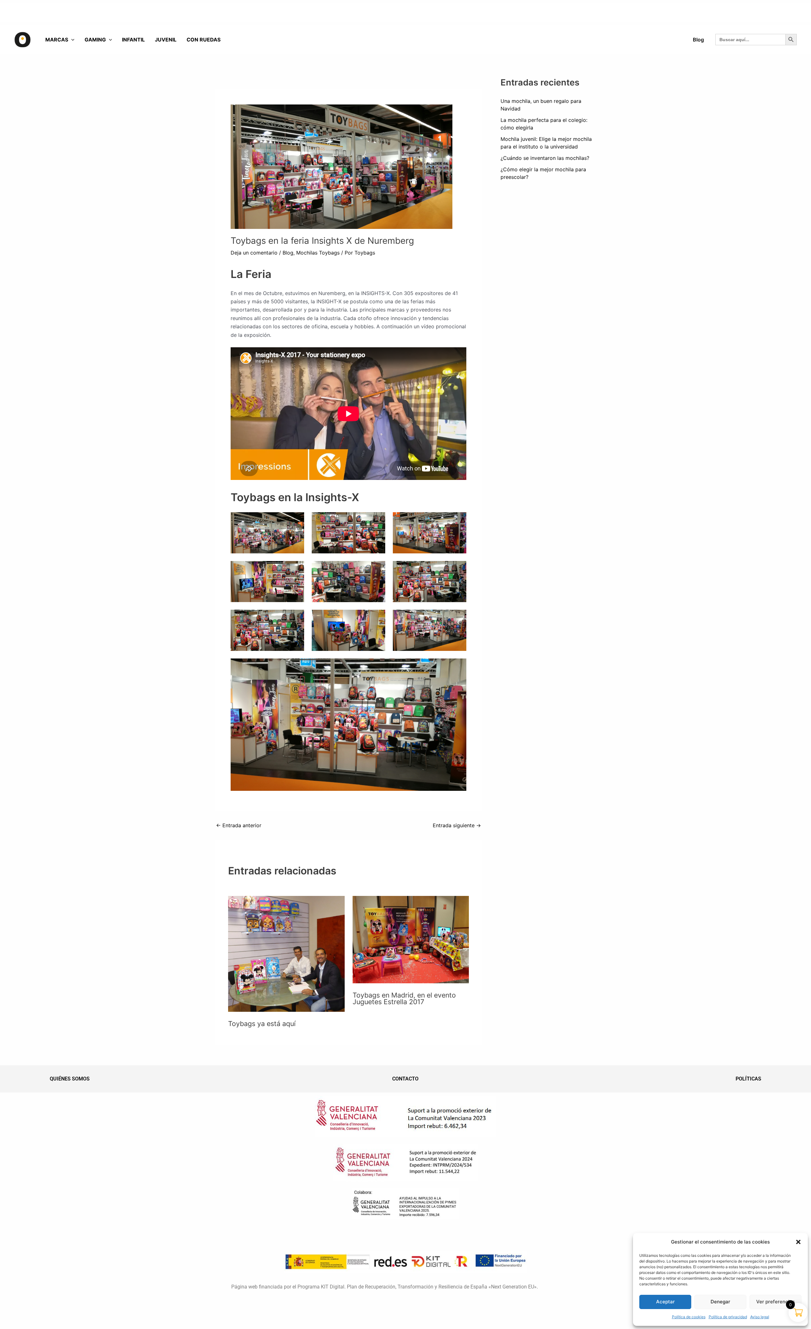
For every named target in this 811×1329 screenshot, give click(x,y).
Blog (288, 252)
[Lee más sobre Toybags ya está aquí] (286, 953)
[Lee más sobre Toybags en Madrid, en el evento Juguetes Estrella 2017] (411, 939)
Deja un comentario (254, 252)
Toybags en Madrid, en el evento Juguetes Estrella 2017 (404, 998)
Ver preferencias (775, 1302)
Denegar (720, 1302)
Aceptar (665, 1302)
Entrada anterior (238, 825)
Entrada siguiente (457, 825)
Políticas (748, 1079)
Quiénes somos (70, 1079)
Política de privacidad (728, 1316)
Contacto (405, 1079)
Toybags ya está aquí (262, 1023)
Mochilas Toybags (318, 252)
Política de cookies (689, 1316)
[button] (798, 1242)
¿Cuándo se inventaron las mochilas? (545, 158)
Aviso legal (759, 1316)
